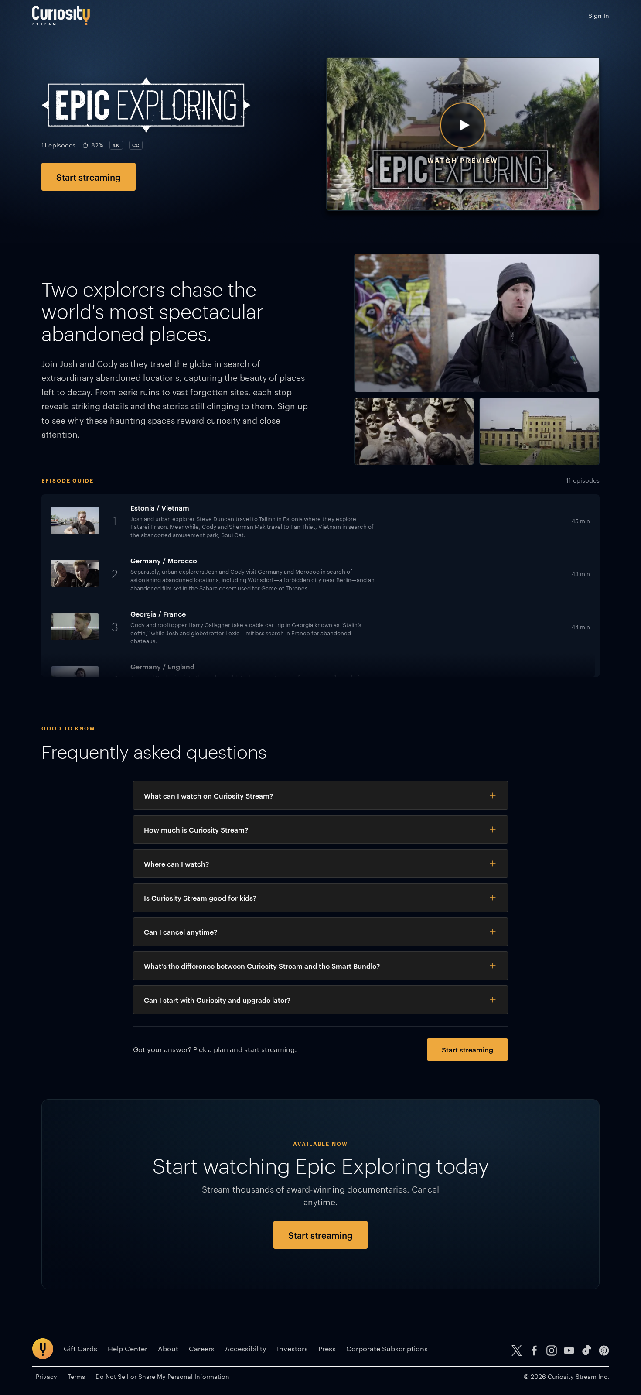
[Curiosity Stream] (61, 15)
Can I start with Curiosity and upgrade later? (217, 999)
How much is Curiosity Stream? (196, 829)
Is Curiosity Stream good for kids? (200, 897)
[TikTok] (586, 1350)
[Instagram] (551, 1350)
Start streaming (88, 177)
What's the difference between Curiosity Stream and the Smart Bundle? (262, 965)
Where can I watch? (176, 863)
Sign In (598, 15)
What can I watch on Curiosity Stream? (208, 795)
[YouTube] (569, 1350)
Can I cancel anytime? (180, 931)
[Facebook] (534, 1350)
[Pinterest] (604, 1350)
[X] (516, 1350)
